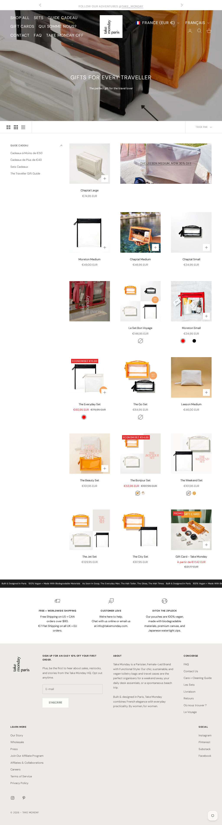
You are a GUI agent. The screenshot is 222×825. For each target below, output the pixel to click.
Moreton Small (191, 328)
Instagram (205, 735)
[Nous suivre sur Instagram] (12, 798)
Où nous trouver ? (195, 705)
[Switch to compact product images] (23, 127)
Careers (15, 769)
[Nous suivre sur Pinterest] (24, 798)
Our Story (16, 735)
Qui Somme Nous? (58, 26)
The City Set (140, 556)
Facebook (205, 756)
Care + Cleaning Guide (198, 678)
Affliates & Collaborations (27, 763)
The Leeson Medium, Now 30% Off (165, 163)
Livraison (189, 691)
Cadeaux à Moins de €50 (26, 153)
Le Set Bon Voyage (140, 328)
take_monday (132, 5)
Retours (189, 698)
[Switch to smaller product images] (16, 127)
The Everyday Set (90, 404)
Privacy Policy (19, 783)
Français (195, 22)
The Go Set (140, 404)
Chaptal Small (191, 259)
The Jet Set (89, 556)
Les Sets (189, 685)
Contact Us (191, 671)
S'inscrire (55, 702)
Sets (38, 17)
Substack (205, 749)
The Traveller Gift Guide (25, 173)
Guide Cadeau (63, 17)
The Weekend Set (191, 480)
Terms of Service (21, 776)
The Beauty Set (89, 480)
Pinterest (204, 742)
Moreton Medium (89, 259)
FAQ (38, 35)
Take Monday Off (65, 35)
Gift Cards (22, 26)
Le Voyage (190, 712)
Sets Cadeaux (19, 167)
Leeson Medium (191, 404)
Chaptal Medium (140, 259)
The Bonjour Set (140, 480)
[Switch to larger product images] (8, 127)
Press (14, 749)
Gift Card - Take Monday (191, 556)
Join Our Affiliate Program (27, 756)
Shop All (19, 17)
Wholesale (17, 742)
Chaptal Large (89, 190)
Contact (19, 35)
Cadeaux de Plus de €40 (26, 160)
